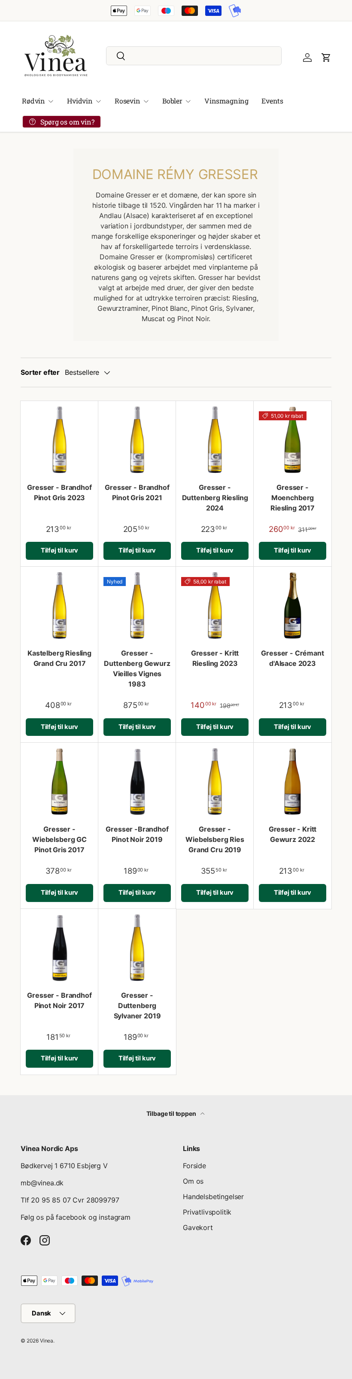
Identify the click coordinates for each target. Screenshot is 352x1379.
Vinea (46, 1340)
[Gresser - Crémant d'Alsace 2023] (292, 605)
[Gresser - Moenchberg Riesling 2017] (292, 440)
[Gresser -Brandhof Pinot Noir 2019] (137, 781)
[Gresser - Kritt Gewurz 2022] (292, 781)
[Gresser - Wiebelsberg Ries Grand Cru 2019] (215, 781)
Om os (193, 1181)
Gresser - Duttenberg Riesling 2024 (215, 497)
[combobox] (193, 56)
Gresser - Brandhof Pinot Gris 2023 (59, 492)
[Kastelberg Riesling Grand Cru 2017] (59, 605)
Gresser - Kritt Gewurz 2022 (293, 834)
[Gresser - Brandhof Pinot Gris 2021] (137, 440)
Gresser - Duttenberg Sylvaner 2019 (137, 1005)
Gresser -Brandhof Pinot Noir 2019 (137, 834)
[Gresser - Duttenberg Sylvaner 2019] (137, 947)
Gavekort (198, 1227)
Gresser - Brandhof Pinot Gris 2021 (137, 492)
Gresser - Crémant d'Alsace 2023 (292, 658)
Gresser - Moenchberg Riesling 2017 (292, 497)
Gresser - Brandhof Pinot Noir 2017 (59, 1000)
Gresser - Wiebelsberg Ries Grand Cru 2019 (214, 839)
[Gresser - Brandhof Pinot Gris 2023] (59, 440)
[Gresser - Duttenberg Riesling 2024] (215, 440)
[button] (326, 57)
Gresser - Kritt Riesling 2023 (215, 658)
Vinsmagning (226, 100)
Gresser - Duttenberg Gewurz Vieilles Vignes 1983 (137, 668)
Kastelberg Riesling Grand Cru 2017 (59, 658)
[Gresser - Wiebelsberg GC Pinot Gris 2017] (59, 781)
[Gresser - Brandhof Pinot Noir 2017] (59, 947)
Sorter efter (40, 372)
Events (272, 100)
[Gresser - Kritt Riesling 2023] (215, 605)
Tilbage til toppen (171, 1113)
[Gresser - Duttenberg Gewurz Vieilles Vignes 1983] (137, 605)
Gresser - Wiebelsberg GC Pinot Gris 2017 (59, 839)
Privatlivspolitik (207, 1212)
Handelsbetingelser (213, 1196)
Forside (194, 1165)
